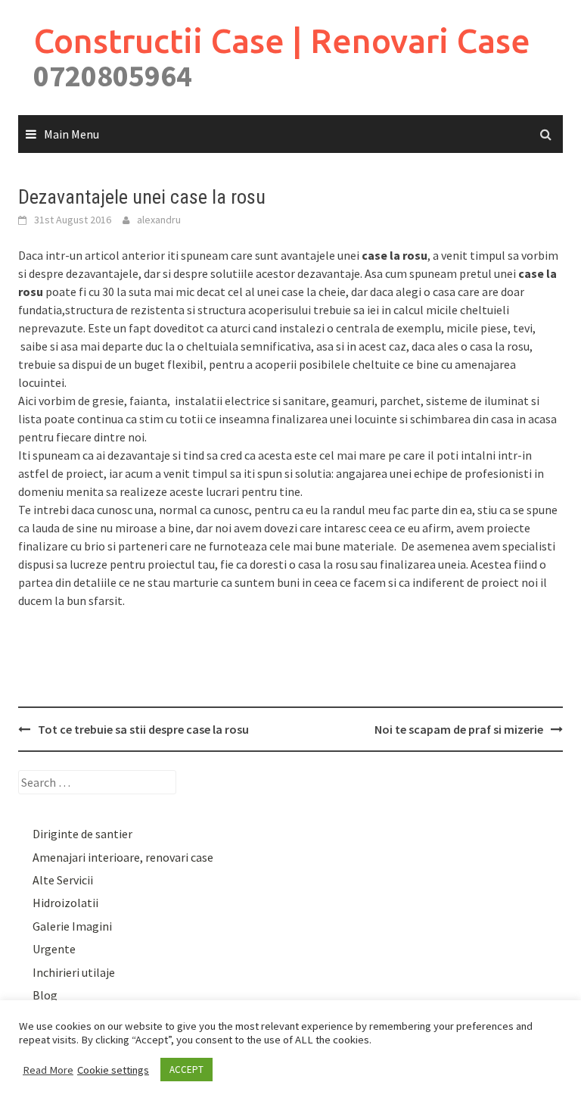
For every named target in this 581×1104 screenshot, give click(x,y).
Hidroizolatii (65, 902)
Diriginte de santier (82, 833)
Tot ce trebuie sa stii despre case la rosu (143, 729)
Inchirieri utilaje (74, 972)
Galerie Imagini (72, 926)
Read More (48, 1070)
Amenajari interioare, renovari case (123, 857)
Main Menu (71, 134)
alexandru (159, 219)
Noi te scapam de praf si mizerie (458, 729)
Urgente (54, 948)
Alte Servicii (63, 879)
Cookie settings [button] (113, 1070)
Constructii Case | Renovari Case (281, 40)
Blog (45, 995)
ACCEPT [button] (186, 1069)
